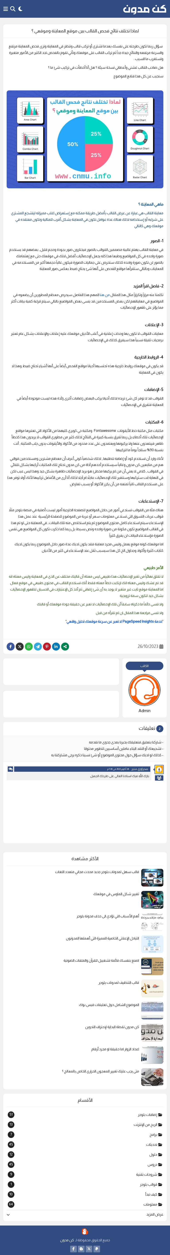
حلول (83, 1154)
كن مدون (67, 1240)
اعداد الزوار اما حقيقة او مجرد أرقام (115, 1049)
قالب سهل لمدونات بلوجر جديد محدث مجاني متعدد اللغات (97, 872)
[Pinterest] (47, 647)
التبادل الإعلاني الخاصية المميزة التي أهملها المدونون (102, 938)
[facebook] (73, 1249)
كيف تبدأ (83, 1194)
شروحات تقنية (83, 1174)
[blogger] (81, 1249)
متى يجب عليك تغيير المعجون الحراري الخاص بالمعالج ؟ (100, 1071)
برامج (83, 1134)
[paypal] (96, 1249)
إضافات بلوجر (83, 1115)
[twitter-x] (89, 1249)
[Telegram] (38, 647)
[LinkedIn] (56, 647)
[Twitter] (20, 647)
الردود (159, 778)
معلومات (83, 1204)
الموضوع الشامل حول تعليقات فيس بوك (109, 1005)
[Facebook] (11, 647)
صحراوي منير (139, 769)
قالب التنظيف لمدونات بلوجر (119, 982)
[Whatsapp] (29, 647)
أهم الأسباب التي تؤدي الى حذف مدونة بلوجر (108, 916)
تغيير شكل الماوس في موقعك (116, 894)
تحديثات (83, 1144)
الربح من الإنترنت (83, 1124)
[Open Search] (12, 9)
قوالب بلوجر (84, 1184)
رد (10, 769)
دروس (83, 1164)
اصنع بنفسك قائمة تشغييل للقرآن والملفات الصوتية (101, 960)
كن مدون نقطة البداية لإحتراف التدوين (112, 1027)
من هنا (104, 295)
